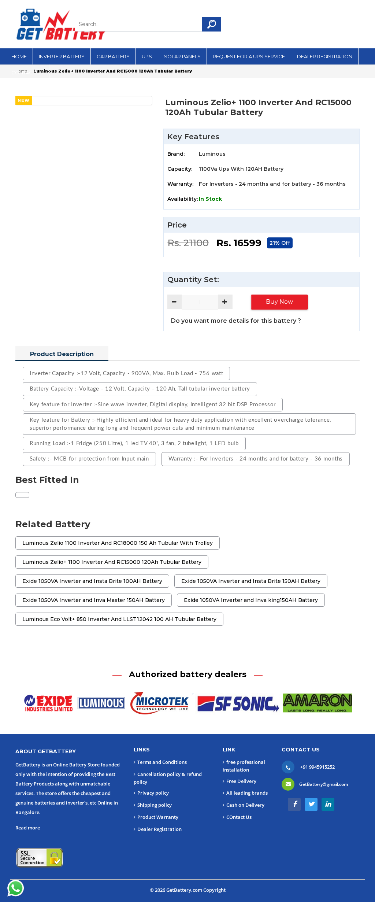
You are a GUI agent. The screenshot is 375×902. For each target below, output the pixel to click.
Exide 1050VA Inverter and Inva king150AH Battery (251, 600)
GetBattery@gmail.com (323, 784)
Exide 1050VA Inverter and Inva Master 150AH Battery (93, 600)
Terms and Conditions (162, 762)
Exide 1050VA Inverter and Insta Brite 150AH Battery (250, 581)
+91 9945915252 (317, 767)
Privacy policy (153, 793)
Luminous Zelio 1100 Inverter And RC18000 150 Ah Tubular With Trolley (117, 543)
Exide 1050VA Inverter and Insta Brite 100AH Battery (92, 581)
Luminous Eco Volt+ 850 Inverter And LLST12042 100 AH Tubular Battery (119, 619)
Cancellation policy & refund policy (168, 778)
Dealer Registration (159, 829)
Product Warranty (157, 817)
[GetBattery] (61, 24)
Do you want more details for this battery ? (236, 320)
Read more (27, 827)
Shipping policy (154, 805)
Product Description (62, 354)
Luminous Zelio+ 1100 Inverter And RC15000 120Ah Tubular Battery (111, 562)
